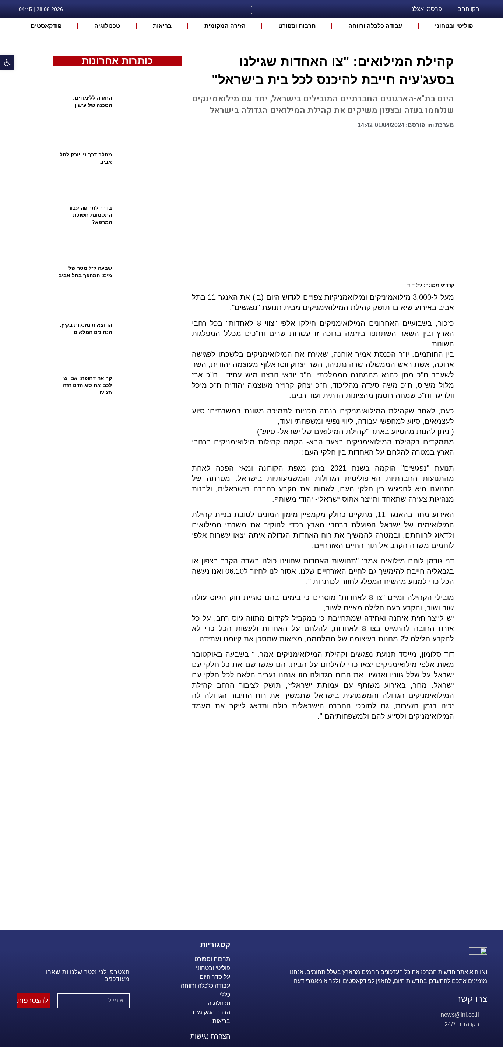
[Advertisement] (320, 834)
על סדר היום (215, 977)
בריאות (162, 26)
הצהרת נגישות (210, 1036)
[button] (349, 127)
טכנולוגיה (107, 26)
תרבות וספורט (297, 26)
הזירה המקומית (225, 26)
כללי (225, 994)
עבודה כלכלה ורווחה (375, 26)
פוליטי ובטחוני (454, 26)
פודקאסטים (46, 26)
